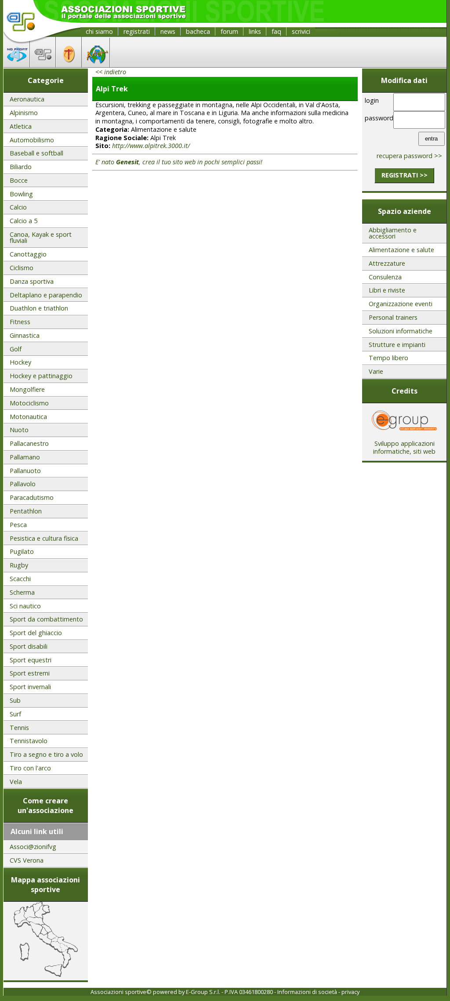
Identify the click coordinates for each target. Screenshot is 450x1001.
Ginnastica (25, 335)
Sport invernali (30, 687)
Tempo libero (388, 358)
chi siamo (99, 31)
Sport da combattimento (46, 619)
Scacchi (20, 579)
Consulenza (385, 277)
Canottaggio (28, 254)
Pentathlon (26, 511)
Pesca (18, 524)
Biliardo (21, 167)
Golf (16, 349)
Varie (376, 371)
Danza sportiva (32, 281)
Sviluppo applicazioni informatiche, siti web (404, 447)
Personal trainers (393, 317)
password (377, 118)
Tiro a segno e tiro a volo (46, 754)
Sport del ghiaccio (36, 633)
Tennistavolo (28, 741)
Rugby (19, 565)
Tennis (19, 727)
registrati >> (404, 175)
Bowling (21, 194)
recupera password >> (409, 156)
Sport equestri (30, 660)
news (167, 31)
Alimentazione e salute (401, 250)
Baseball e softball (36, 153)
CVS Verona (27, 860)
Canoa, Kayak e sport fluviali (41, 237)
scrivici (301, 31)
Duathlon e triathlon (39, 308)
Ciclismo (21, 268)
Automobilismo (32, 140)
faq (276, 31)
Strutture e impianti (397, 344)
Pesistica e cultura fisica (44, 538)
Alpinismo (24, 112)
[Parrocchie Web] (69, 64)
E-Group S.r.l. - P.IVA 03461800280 (229, 992)
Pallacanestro (29, 443)
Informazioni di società (307, 992)
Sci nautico (25, 606)
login (372, 100)
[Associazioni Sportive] (43, 64)
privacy (350, 992)
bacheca (198, 31)
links (255, 31)
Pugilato (22, 551)
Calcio (18, 207)
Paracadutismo (32, 497)
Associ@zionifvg (33, 846)
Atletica (21, 126)
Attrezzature (387, 263)
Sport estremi (30, 673)
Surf (15, 714)
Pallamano (25, 457)
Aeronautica (27, 99)
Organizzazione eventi (400, 304)
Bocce (19, 180)
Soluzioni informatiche (400, 331)
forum (229, 31)
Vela (16, 781)
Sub (15, 700)
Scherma (22, 592)
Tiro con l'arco (30, 768)
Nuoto (19, 430)
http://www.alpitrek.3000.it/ (151, 145)
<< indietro (110, 72)
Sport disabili (28, 646)
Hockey (20, 362)
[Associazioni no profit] (17, 64)
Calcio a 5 (23, 221)
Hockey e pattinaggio (41, 376)
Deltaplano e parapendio (46, 295)
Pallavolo (23, 484)
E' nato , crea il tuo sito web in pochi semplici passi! (178, 162)
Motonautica (28, 416)
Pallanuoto (25, 470)
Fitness (20, 322)
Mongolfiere (27, 389)
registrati (136, 31)
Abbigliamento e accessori (393, 233)
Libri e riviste (387, 290)
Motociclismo (29, 403)
